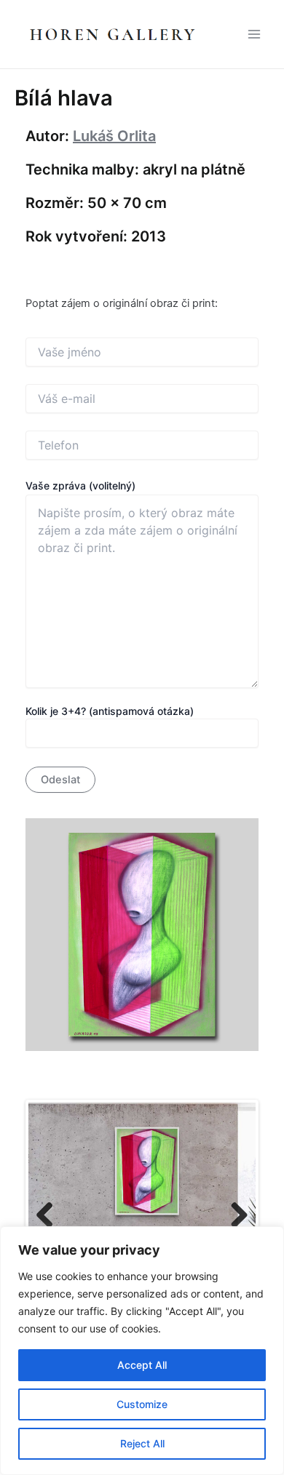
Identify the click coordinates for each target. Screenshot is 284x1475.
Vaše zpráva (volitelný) (80, 485)
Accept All (142, 1365)
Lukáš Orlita (114, 136)
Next (233, 1216)
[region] (142, 1350)
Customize (142, 1404)
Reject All (142, 1443)
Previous (50, 1216)
